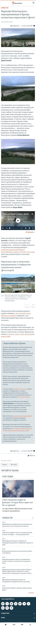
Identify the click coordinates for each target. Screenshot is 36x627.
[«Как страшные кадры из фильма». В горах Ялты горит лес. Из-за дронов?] (18, 488)
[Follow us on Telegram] (24, 603)
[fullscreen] (33, 228)
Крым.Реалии (11, 216)
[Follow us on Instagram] (15, 603)
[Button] (14, 26)
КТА (14, 624)
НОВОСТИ (7, 518)
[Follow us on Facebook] (3, 603)
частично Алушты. (24, 397)
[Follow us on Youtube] (11, 603)
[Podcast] (7, 608)
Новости (4, 8)
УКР (22, 624)
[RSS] (3, 608)
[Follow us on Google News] (20, 603)
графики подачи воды (20, 389)
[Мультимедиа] (5, 624)
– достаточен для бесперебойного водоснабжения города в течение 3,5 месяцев (18, 250)
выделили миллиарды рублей (22, 416)
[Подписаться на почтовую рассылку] (11, 608)
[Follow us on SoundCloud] (28, 603)
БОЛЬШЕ (31, 593)
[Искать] (30, 624)
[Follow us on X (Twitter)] (7, 603)
